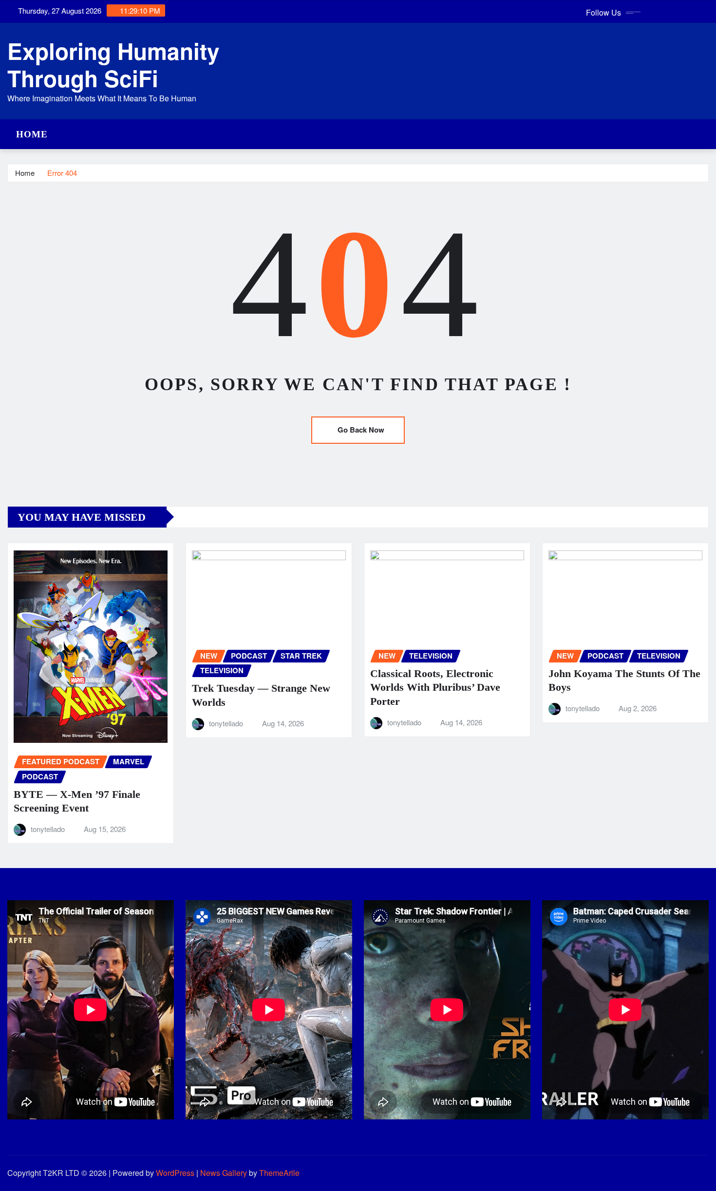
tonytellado (48, 829)
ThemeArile (279, 1172)
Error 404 (62, 173)
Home (32, 134)
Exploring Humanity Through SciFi (113, 64)
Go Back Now (361, 429)
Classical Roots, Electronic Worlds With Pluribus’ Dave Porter (435, 687)
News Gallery (223, 1172)
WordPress (175, 1172)
